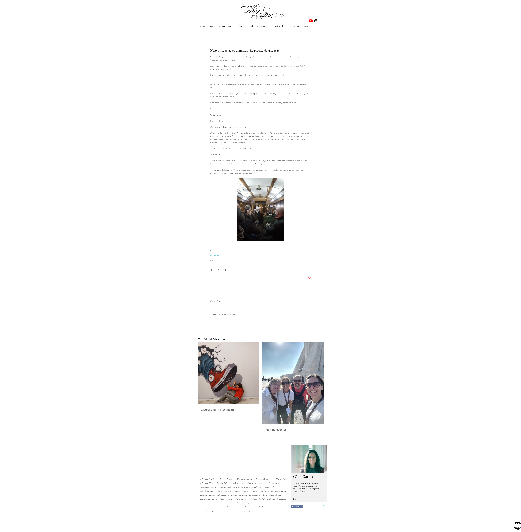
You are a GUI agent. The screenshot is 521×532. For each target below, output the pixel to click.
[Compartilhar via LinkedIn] (225, 269)
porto (235, 511)
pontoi (228, 511)
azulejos (239, 487)
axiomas (231, 487)
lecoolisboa (281, 499)
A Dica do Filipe (207, 483)
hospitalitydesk (259, 499)
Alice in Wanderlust (236, 483)
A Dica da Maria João (263, 479)
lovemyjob (241, 503)
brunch (266, 487)
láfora (249, 503)
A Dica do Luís (221, 483)
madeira (256, 503)
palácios (274, 507)
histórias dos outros (244, 499)
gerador (215, 499)
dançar (284, 491)
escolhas (212, 495)
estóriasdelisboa (223, 495)
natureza (232, 507)
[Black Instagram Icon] (316, 21)
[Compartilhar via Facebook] (211, 269)
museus (219, 507)
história (231, 499)
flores (265, 495)
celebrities (228, 491)
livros (220, 503)
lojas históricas (230, 503)
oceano (252, 507)
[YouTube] (311, 21)
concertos (253, 491)
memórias (283, 503)
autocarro (215, 487)
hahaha (223, 499)
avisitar (223, 487)
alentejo (275, 483)
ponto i (221, 511)
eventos (234, 495)
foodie (271, 495)
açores (247, 487)
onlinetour (261, 507)
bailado (254, 487)
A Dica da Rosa (280, 479)
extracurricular (255, 495)
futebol (278, 495)
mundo (212, 507)
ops (268, 507)
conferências (264, 491)
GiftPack (249, 483)
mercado (203, 507)
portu (241, 511)
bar (260, 487)
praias (255, 511)
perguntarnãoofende (208, 511)
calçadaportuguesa (208, 491)
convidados (275, 491)
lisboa (213, 255)
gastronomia (205, 499)
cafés (273, 487)
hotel (269, 499)
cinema (237, 491)
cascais (220, 491)
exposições (243, 495)
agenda (268, 483)
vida (219, 255)
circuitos (245, 491)
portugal (247, 511)
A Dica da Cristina (225, 479)
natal (225, 507)
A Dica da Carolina (208, 479)
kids (274, 499)
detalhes (203, 495)
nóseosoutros (243, 507)
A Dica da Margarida (243, 479)
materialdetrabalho (270, 503)
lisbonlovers (211, 503)
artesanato (204, 487)
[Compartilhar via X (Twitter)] (218, 269)
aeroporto (259, 483)
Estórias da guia (217, 261)
